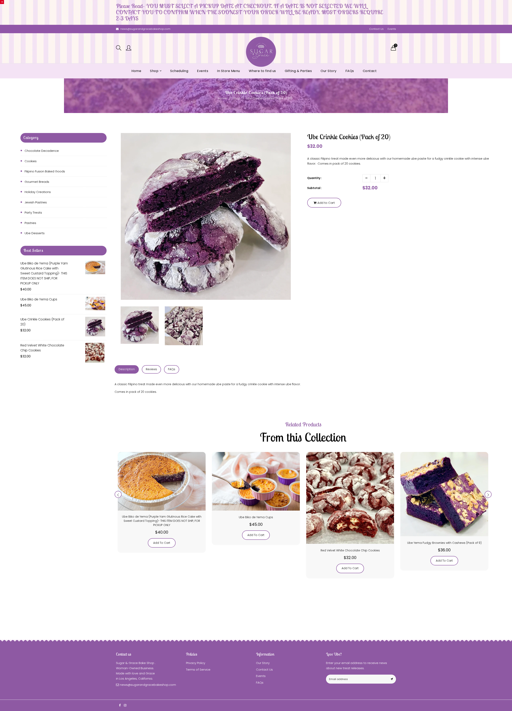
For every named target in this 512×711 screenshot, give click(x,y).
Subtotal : (314, 188)
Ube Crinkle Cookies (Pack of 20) (42, 322)
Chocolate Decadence (42, 151)
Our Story (263, 663)
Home (222, 98)
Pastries (30, 223)
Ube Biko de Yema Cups (38, 299)
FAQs (171, 369)
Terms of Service (198, 669)
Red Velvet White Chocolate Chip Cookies (42, 348)
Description (127, 369)
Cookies (31, 161)
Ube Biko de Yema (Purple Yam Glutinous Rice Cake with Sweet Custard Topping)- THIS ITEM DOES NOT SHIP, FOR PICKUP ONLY (44, 273)
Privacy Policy (195, 663)
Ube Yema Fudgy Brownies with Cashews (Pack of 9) (444, 543)
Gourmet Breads (37, 182)
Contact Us (376, 29)
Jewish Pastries (36, 202)
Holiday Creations (38, 192)
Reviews (151, 369)
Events (392, 29)
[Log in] (128, 48)
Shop (236, 98)
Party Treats (33, 212)
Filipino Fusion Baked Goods (45, 171)
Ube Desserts (35, 233)
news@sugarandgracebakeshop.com (145, 29)
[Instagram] (125, 705)
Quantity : (314, 178)
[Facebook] (120, 705)
